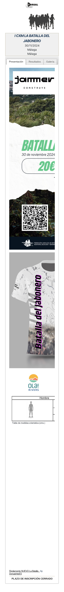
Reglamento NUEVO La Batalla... (24, 571)
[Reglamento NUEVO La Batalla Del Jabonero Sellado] (32, 498)
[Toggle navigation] (7, 21)
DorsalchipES (15, 573)
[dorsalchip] (32, 5)
